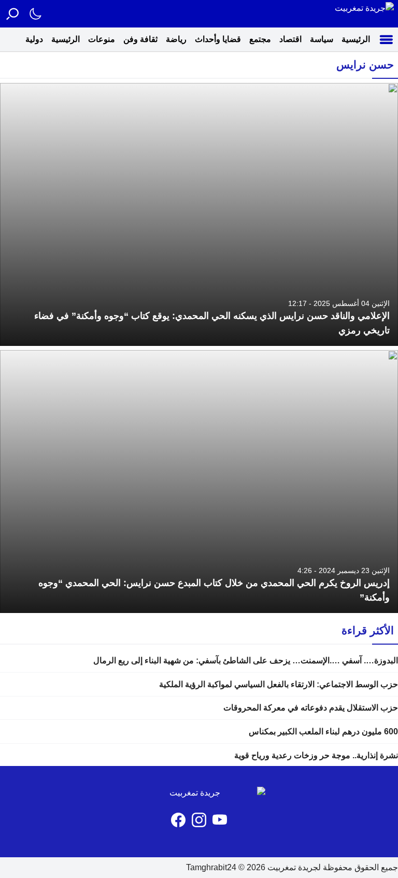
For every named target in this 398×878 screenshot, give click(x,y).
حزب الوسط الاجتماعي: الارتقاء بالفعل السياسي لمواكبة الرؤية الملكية (278, 684)
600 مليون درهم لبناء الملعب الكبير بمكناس (322, 731)
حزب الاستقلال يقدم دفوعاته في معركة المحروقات (310, 707)
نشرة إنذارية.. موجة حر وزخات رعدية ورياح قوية (316, 755)
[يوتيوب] (219, 820)
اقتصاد (290, 39)
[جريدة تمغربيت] (364, 13)
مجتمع (260, 39)
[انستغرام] (199, 820)
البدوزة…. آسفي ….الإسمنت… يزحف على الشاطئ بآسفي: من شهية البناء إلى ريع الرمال (245, 660)
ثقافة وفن (140, 39)
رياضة (176, 39)
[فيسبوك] (178, 820)
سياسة (321, 39)
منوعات (101, 39)
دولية (34, 39)
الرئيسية (356, 39)
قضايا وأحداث (218, 39)
